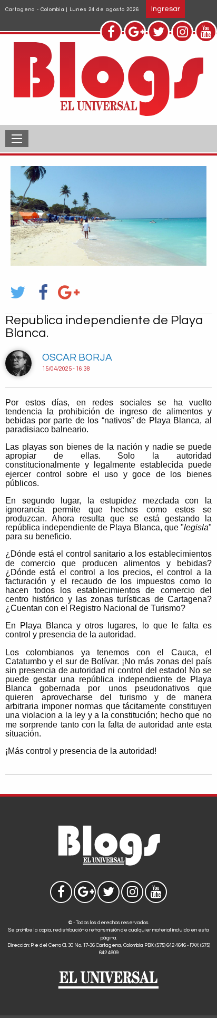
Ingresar (165, 9)
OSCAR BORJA (77, 357)
